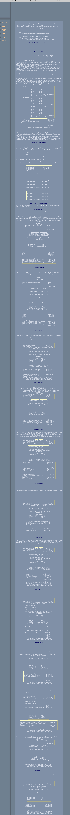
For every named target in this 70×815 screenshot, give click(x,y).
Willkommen (4, 21)
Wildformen (4, 27)
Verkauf (3, 30)
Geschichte (4, 29)
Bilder (3, 36)
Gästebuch (4, 32)
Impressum (4, 38)
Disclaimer (4, 40)
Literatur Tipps (4, 37)
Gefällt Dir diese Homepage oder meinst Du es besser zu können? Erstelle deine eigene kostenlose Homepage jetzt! (35, 0)
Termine (3, 34)
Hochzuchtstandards (6, 25)
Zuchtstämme (4, 22)
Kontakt (3, 33)
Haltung (3, 26)
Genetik (3, 23)
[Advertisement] (35, 6)
